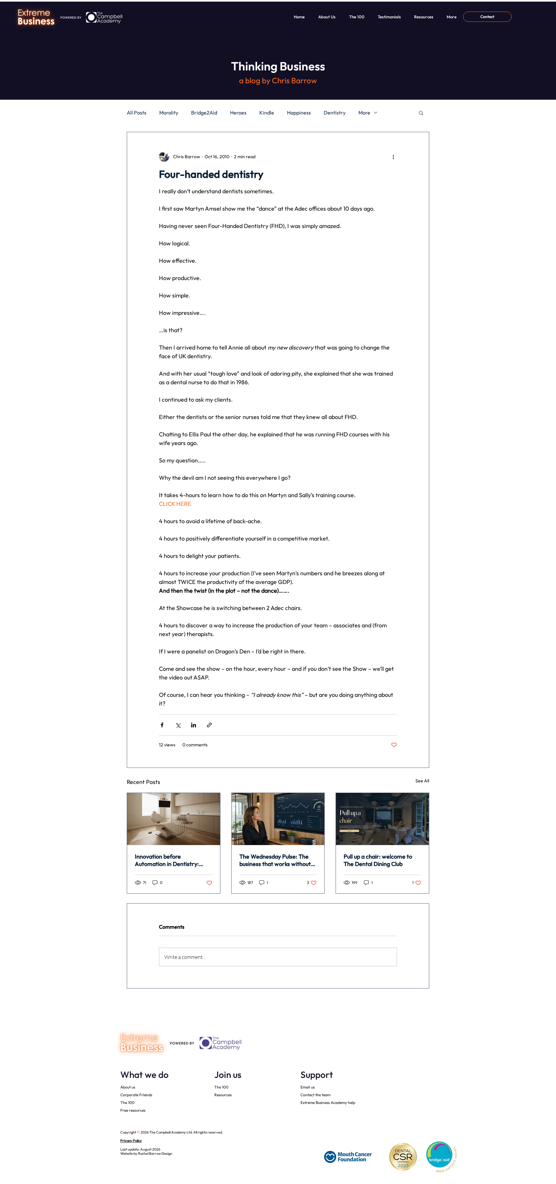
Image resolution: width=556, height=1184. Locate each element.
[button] (421, 112)
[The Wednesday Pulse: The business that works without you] (278, 819)
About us (127, 1087)
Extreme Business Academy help (328, 1102)
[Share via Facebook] (162, 725)
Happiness (299, 112)
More (364, 112)
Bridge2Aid (204, 112)
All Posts (136, 112)
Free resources (132, 1110)
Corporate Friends (136, 1094)
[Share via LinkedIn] (193, 725)
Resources (223, 1094)
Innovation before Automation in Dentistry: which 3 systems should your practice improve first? (171, 860)
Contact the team (315, 1094)
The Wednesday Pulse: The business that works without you (275, 860)
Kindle (266, 112)
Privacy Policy (131, 1140)
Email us (308, 1087)
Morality (168, 112)
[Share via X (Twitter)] (178, 725)
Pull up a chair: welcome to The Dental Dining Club (378, 860)
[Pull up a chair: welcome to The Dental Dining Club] (382, 819)
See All (422, 781)
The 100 (127, 1102)
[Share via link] (209, 725)
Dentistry (335, 112)
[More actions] (393, 156)
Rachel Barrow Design (155, 1153)
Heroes (238, 112)
